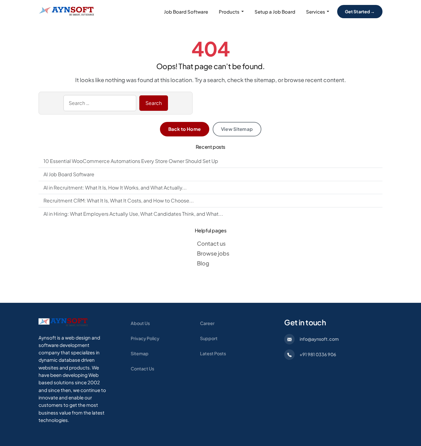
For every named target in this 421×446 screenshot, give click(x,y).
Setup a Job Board (275, 12)
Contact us (211, 243)
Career (207, 323)
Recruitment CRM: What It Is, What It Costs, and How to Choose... (118, 200)
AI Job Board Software (68, 174)
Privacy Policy (145, 338)
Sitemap (140, 353)
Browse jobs (213, 253)
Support (209, 338)
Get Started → (360, 11)
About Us (140, 323)
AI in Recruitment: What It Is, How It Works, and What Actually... (115, 187)
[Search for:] (99, 103)
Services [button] (315, 12)
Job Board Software (186, 12)
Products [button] (229, 12)
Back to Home (184, 129)
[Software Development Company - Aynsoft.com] (63, 322)
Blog (203, 263)
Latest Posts (213, 353)
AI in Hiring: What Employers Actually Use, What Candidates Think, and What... (133, 213)
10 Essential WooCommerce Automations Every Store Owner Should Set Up (130, 161)
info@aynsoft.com (319, 339)
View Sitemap (237, 129)
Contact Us (142, 368)
